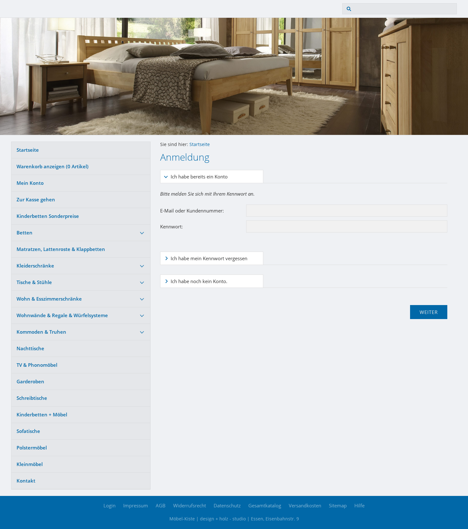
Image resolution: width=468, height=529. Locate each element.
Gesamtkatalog (264, 505)
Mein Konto (30, 183)
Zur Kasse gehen (36, 199)
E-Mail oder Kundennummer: (192, 210)
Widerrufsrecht (189, 505)
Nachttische (30, 348)
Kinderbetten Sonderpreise (48, 216)
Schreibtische (32, 398)
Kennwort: (171, 226)
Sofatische (28, 431)
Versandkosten (305, 505)
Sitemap (338, 505)
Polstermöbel (32, 447)
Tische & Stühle (34, 282)
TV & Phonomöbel (37, 365)
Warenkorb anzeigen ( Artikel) (53, 166)
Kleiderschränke (35, 265)
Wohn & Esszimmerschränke (49, 299)
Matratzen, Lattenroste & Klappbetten (61, 249)
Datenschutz (227, 505)
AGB (161, 505)
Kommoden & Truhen (41, 332)
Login (109, 505)
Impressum (135, 505)
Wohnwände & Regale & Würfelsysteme (62, 315)
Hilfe (359, 505)
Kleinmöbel (30, 464)
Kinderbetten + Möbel (42, 414)
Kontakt (26, 480)
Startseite (28, 150)
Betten (24, 232)
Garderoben (30, 381)
